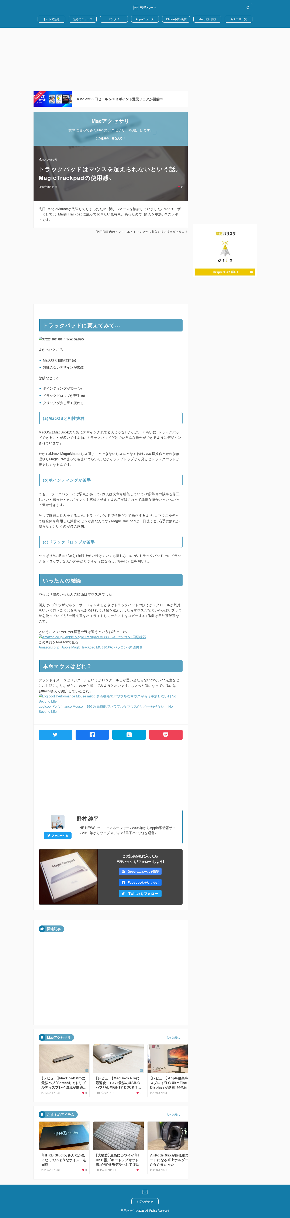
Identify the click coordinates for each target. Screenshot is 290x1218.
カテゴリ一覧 (238, 19)
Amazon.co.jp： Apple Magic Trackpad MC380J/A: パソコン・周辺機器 (91, 647)
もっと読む (173, 1037)
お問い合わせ (145, 1201)
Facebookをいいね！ (143, 882)
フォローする (60, 835)
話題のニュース (82, 19)
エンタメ (113, 19)
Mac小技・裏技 (207, 19)
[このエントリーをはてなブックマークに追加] (129, 735)
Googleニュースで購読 (143, 871)
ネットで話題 (51, 19)
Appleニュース (145, 19)
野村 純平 (88, 818)
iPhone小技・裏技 (176, 19)
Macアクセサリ (48, 159)
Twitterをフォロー (143, 893)
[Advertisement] (145, 59)
